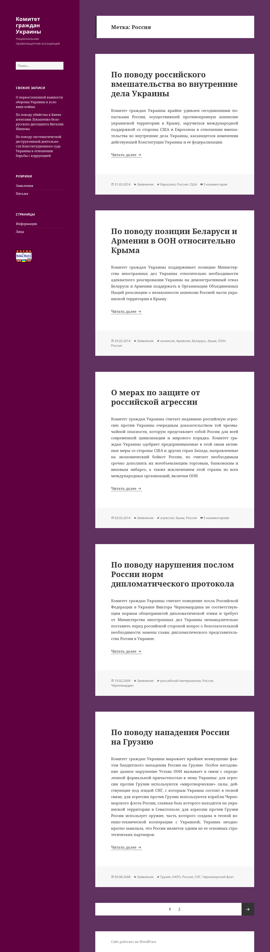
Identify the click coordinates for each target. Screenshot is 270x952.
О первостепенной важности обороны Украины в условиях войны (39, 102)
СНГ (198, 877)
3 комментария (215, 184)
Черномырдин (122, 685)
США (193, 184)
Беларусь (199, 341)
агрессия (167, 518)
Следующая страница (248, 909)
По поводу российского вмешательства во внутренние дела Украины (174, 83)
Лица (20, 232)
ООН (222, 341)
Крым (212, 341)
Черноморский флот (218, 877)
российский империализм (180, 680)
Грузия (165, 877)
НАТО (176, 877)
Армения (183, 341)
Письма (22, 193)
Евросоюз (168, 184)
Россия (182, 184)
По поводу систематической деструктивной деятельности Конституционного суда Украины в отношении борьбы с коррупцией (38, 146)
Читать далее (126, 154)
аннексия (167, 341)
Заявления (24, 186)
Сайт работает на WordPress (133, 942)
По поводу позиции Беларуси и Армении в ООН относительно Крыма (174, 240)
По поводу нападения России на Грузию (170, 737)
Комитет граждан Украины (28, 25)
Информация (26, 224)
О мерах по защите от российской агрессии (155, 397)
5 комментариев (216, 518)
